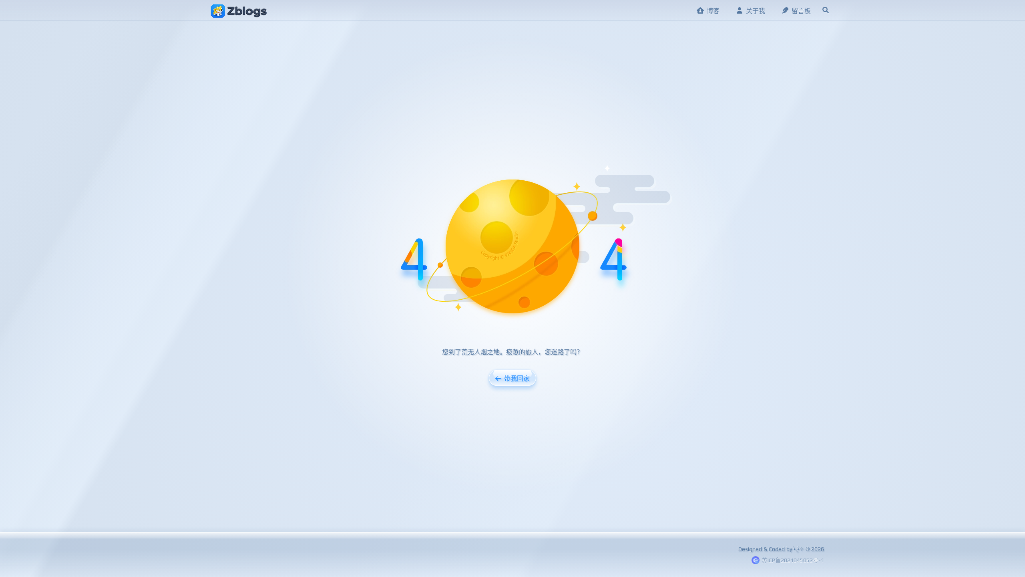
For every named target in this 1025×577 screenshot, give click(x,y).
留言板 (801, 11)
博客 (713, 11)
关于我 (755, 11)
